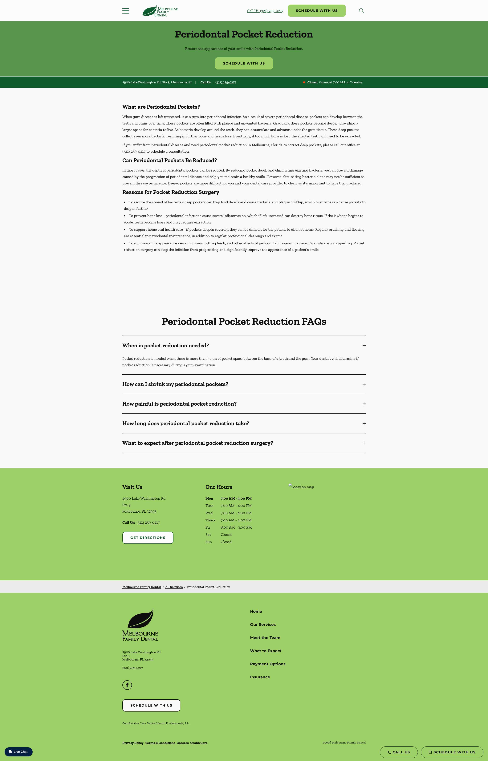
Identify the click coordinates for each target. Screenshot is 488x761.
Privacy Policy (133, 743)
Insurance (260, 677)
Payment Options (268, 664)
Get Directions (147, 538)
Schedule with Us (317, 11)
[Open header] (126, 10)
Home (256, 611)
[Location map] (327, 524)
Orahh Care (199, 743)
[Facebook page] (127, 685)
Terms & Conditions (160, 743)
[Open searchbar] (361, 10)
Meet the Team (265, 637)
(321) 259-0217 (225, 82)
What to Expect (266, 651)
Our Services (263, 624)
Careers (183, 743)
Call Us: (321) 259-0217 (265, 10)
